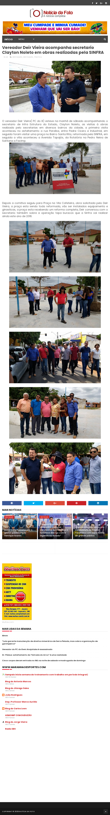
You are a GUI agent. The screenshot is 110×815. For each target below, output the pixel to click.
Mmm (5, 635)
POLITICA (38, 57)
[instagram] (106, 3)
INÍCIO (8, 39)
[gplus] (101, 3)
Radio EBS (10, 728)
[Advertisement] (26, 754)
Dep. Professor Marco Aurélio (21, 701)
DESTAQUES (17, 57)
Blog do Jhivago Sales (17, 688)
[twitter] (96, 3)
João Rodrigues (13, 695)
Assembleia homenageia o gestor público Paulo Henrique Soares (18, 532)
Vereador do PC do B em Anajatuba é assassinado (27, 649)
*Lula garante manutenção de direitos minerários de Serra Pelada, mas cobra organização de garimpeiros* (50, 642)
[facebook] (92, 3)
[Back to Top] (106, 811)
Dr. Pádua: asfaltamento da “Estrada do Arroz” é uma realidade (34, 655)
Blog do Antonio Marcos (18, 681)
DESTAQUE (9, 517)
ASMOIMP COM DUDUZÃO (18, 715)
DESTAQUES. (28, 57)
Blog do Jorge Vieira (16, 722)
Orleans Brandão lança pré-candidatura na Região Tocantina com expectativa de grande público (90, 531)
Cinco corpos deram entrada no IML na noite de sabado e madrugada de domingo (44, 660)
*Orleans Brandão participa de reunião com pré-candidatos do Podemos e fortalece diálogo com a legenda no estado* (54, 530)
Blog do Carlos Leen (16, 708)
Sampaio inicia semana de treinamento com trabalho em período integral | (46, 674)
